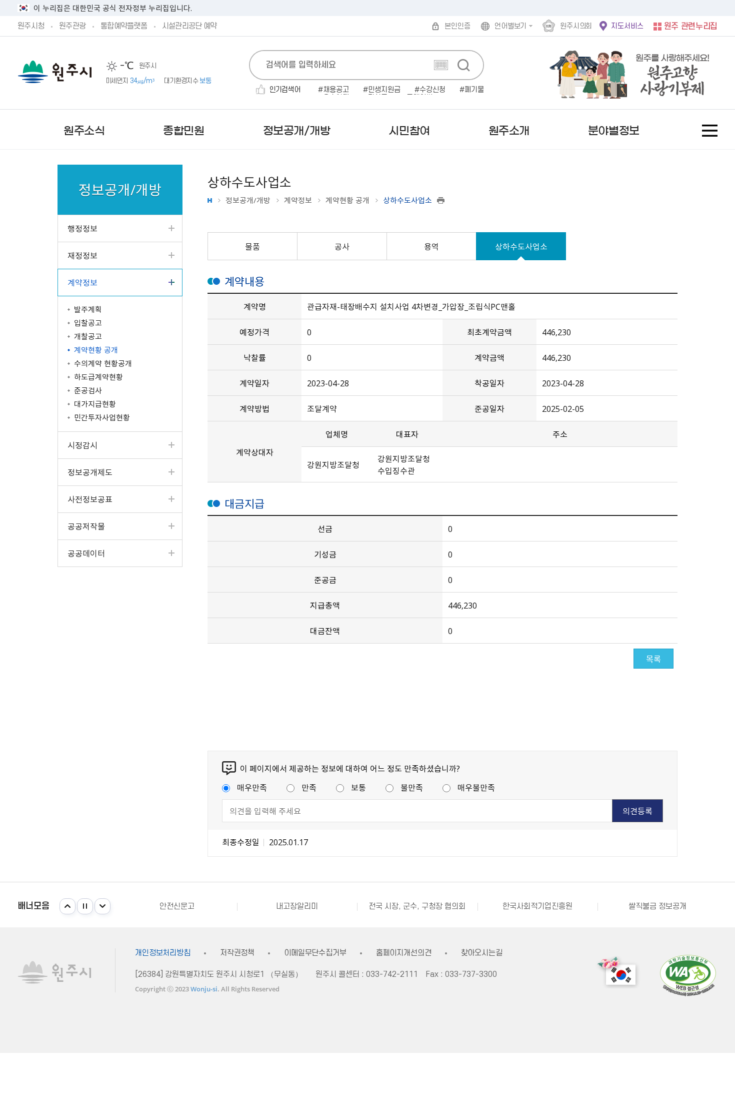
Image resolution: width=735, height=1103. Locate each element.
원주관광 (72, 26)
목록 (653, 659)
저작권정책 (237, 953)
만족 (309, 787)
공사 (342, 246)
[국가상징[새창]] (618, 972)
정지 (85, 906)
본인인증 (457, 26)
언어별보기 (510, 26)
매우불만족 (476, 787)
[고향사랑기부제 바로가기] (624, 73)
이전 (68, 906)
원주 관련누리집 (691, 26)
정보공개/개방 (248, 200)
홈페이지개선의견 (404, 953)
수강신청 (433, 90)
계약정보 (298, 200)
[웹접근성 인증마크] (688, 975)
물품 (252, 246)
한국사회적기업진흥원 (537, 906)
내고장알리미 (297, 906)
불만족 (411, 787)
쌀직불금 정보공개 (657, 906)
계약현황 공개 (348, 200)
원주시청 (31, 26)
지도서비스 (627, 26)
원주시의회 (576, 26)
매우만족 (252, 787)
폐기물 (474, 90)
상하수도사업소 (521, 246)
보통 (358, 787)
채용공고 (336, 90)
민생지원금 (384, 90)
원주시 (55, 72)
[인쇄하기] (440, 200)
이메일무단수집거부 (315, 953)
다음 (102, 906)
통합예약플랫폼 (123, 26)
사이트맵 (710, 131)
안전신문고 (177, 906)
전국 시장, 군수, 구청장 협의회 (417, 906)
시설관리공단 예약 (189, 26)
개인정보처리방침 (162, 953)
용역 (431, 246)
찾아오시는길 (481, 953)
